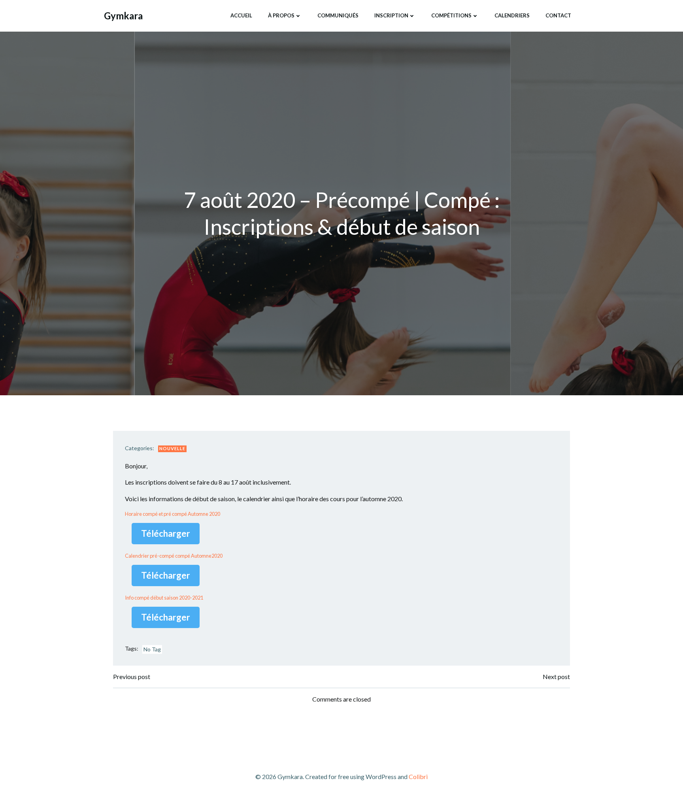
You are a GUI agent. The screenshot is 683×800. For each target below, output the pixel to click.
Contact (558, 15)
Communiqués (337, 15)
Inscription (391, 15)
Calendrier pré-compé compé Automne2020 (174, 556)
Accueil (241, 15)
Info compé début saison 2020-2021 (164, 597)
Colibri (418, 776)
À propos (281, 15)
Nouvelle (172, 448)
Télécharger (165, 533)
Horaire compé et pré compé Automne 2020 (172, 514)
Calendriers (512, 15)
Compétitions (451, 15)
